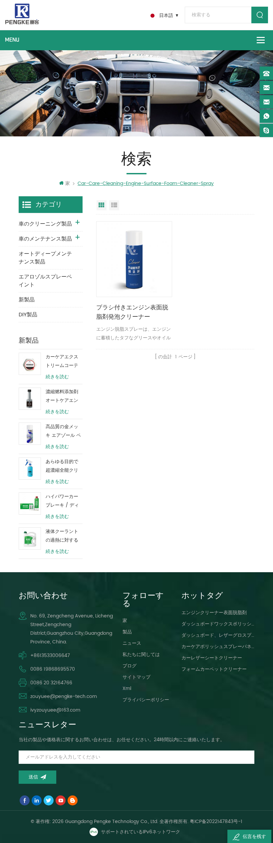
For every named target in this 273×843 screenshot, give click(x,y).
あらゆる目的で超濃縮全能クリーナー (62, 466)
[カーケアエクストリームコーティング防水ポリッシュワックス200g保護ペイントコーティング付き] (30, 364)
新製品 (27, 299)
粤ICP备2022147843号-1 (216, 821)
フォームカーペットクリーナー (214, 669)
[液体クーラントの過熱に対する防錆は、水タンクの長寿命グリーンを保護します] (30, 538)
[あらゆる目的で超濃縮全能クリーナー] (30, 468)
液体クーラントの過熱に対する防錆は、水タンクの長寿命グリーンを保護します (62, 536)
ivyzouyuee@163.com (55, 710)
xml (127, 688)
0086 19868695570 (52, 669)
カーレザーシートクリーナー (211, 658)
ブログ (129, 666)
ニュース (132, 643)
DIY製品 (28, 314)
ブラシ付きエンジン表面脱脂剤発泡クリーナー (132, 312)
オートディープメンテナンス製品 (45, 258)
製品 (127, 632)
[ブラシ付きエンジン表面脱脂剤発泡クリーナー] (134, 259)
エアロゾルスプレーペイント (45, 280)
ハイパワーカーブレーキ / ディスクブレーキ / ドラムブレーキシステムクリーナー (62, 501)
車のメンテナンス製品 (45, 239)
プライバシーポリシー (146, 700)
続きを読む (57, 377)
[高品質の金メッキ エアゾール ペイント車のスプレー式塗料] (30, 433)
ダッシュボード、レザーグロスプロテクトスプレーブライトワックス (217, 635)
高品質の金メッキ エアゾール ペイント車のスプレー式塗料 (63, 431)
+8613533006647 (50, 655)
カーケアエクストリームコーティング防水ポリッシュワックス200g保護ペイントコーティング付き (63, 361)
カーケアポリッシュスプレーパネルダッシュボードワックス (217, 646)
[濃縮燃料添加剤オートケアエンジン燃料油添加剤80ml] (30, 399)
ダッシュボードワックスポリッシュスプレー (217, 624)
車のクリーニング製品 (45, 224)
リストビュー (114, 205)
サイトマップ (136, 677)
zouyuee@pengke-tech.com (63, 696)
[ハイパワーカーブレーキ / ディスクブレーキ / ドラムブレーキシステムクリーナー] (30, 503)
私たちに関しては (141, 654)
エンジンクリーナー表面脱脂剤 (214, 612)
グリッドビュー (102, 205)
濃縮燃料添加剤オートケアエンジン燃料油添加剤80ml (62, 396)
